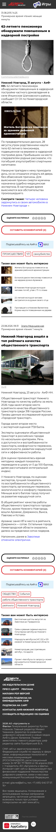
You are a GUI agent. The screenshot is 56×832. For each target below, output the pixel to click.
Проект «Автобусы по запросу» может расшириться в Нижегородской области (33, 662)
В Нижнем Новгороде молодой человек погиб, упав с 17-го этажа (31, 288)
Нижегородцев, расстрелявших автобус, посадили (30, 650)
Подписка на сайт (14, 705)
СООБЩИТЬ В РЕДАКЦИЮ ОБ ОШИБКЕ (25, 714)
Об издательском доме (18, 684)
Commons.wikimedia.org (15, 77)
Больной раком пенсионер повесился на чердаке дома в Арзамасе (33, 278)
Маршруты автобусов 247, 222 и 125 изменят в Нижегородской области (32, 640)
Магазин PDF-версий (16, 693)
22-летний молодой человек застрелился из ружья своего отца (31, 299)
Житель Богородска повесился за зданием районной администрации (32, 268)
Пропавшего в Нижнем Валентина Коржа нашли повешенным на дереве (33, 309)
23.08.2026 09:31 (10, 326)
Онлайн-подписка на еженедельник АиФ (17, 699)
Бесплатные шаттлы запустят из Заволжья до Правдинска (30, 620)
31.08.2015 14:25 (9, 12)
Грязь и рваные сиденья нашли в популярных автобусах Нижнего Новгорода (30, 632)
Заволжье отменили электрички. (20, 538)
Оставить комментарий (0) (28, 230)
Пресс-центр (10, 689)
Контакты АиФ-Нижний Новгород (25, 709)
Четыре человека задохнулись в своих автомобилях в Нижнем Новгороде (24, 202)
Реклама (27, 689)
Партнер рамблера (29, 817)
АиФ (3, 387)
